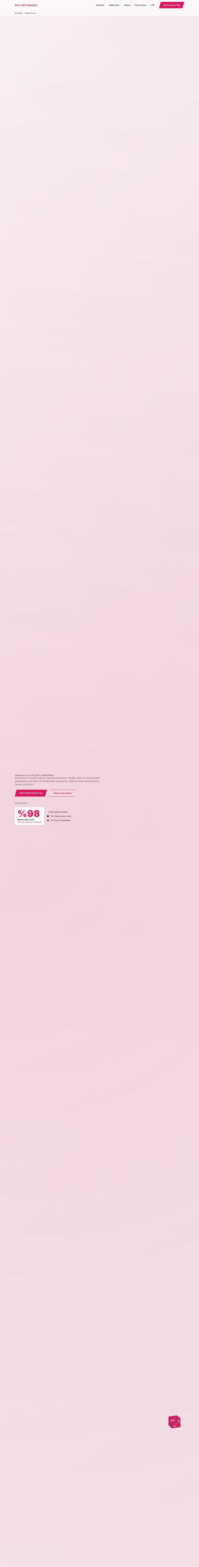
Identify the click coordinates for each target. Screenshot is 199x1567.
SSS (152, 5)
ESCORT (26, 5)
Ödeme (127, 5)
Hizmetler (100, 5)
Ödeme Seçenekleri (63, 793)
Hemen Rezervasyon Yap (30, 793)
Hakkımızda (114, 5)
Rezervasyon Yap (172, 5)
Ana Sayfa (18, 13)
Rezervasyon (140, 5)
